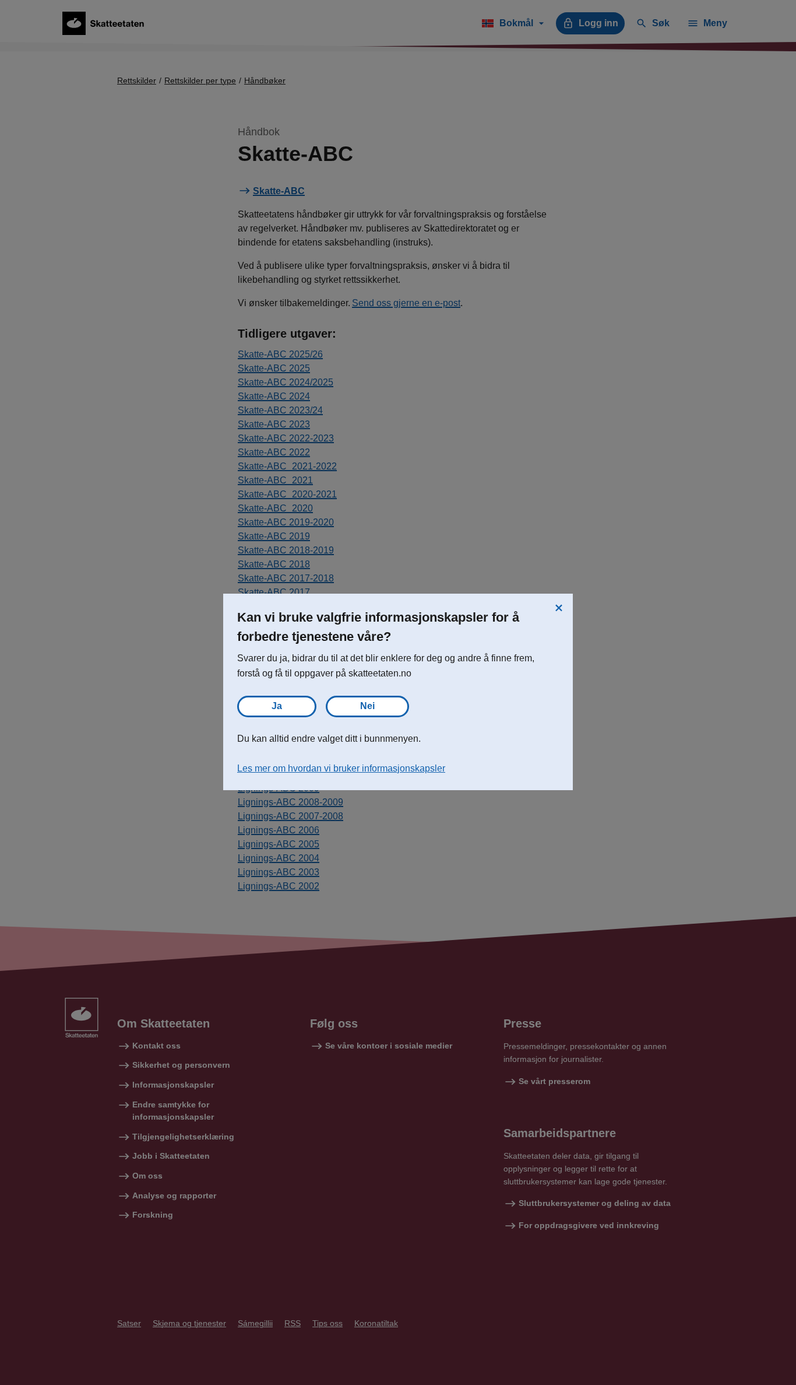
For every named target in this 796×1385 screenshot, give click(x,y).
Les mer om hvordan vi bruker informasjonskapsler (341, 768)
